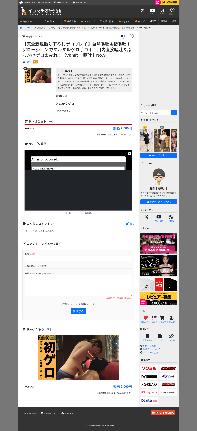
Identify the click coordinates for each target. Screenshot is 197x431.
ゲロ (35, 62)
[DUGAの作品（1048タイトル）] (168, 368)
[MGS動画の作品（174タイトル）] (149, 376)
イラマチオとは (81, 2)
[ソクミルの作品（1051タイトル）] (149, 368)
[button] (131, 36)
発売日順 (71, 21)
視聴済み (31, 266)
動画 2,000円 (122, 128)
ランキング (89, 21)
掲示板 (164, 21)
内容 (40, 273)
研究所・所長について (160, 202)
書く (131, 223)
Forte (28, 28)
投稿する (78, 311)
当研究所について (63, 2)
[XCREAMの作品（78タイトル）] (149, 384)
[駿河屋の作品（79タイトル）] (168, 376)
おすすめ (125, 21)
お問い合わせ (45, 2)
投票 (174, 21)
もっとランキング (160, 155)
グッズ (141, 21)
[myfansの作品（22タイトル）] (149, 392)
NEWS (153, 21)
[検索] (174, 112)
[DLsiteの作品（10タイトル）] (149, 400)
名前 (30, 254)
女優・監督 (108, 21)
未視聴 (42, 266)
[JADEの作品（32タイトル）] (168, 384)
